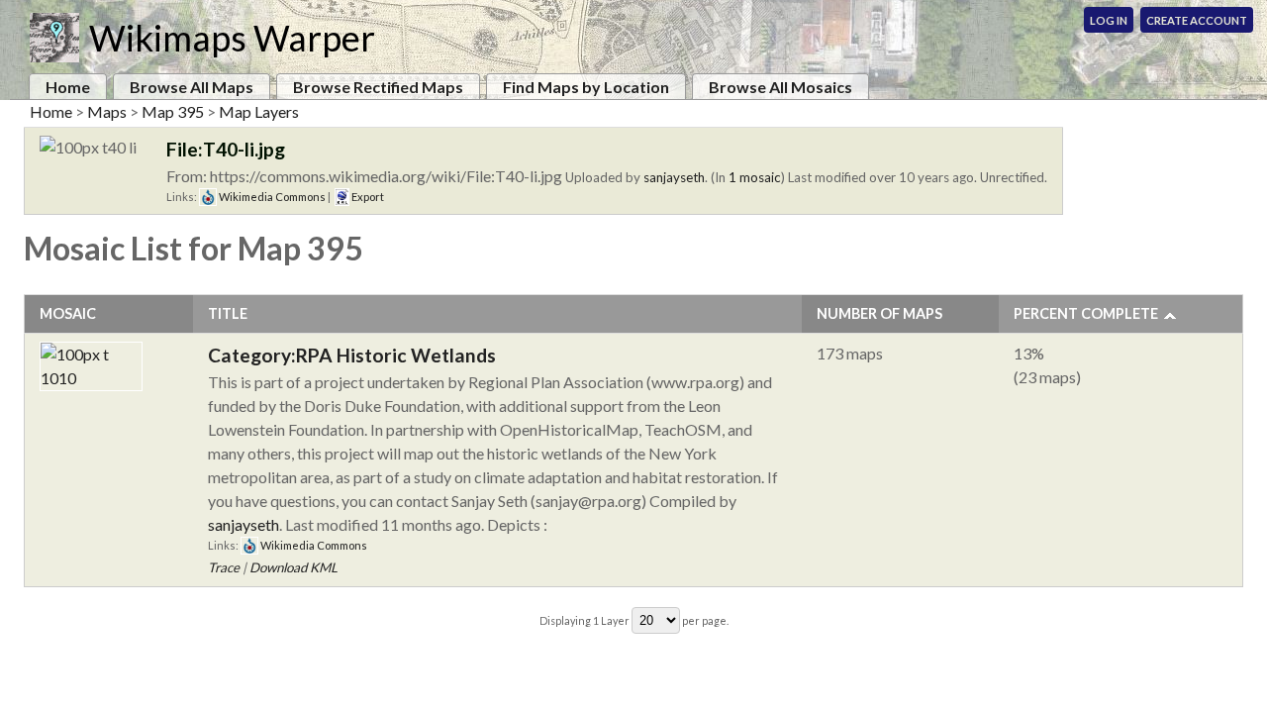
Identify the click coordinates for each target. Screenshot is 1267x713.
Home (68, 86)
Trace (224, 567)
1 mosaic (755, 177)
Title (227, 313)
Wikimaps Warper (232, 37)
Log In (1108, 20)
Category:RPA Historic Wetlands (352, 355)
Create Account (1196, 20)
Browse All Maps (191, 86)
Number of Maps (879, 313)
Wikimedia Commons (271, 196)
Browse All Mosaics (780, 86)
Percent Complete (1086, 313)
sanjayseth (674, 177)
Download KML (293, 567)
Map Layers (259, 111)
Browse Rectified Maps (378, 86)
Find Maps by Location (586, 86)
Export (366, 196)
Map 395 (173, 111)
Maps (107, 111)
